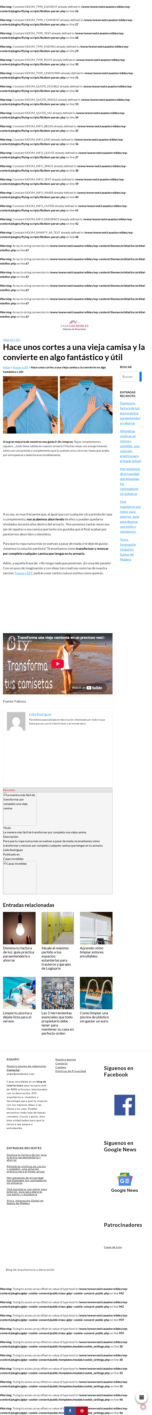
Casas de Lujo (113, 1247)
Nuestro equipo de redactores (26, 1066)
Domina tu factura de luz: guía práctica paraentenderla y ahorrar (130, 413)
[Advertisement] (58, 484)
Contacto (61, 1063)
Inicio (6, 367)
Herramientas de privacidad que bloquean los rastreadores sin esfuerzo (27, 1180)
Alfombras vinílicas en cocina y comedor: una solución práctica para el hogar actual (130, 446)
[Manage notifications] (143, 1407)
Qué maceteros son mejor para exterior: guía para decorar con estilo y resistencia (130, 517)
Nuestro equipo (65, 1059)
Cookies (60, 1067)
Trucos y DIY (11, 339)
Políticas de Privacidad (70, 1071)
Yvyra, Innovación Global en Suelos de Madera (128, 549)
